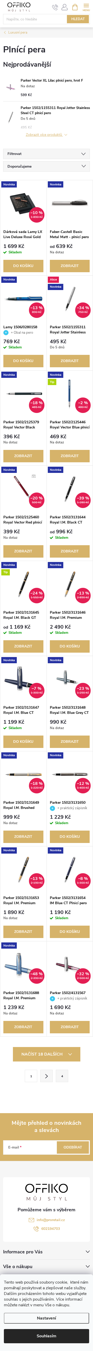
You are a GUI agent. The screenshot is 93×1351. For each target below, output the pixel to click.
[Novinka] (70, 203)
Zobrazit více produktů (44, 135)
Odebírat (73, 1147)
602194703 (50, 1228)
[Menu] (86, 7)
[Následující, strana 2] (46, 1076)
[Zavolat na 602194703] (55, 7)
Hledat (78, 19)
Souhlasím (46, 1336)
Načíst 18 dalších (42, 1054)
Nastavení (46, 1318)
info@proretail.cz (51, 1219)
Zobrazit (70, 265)
